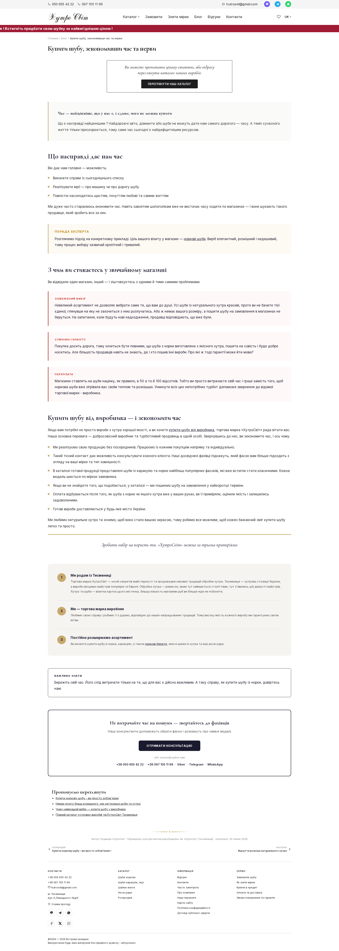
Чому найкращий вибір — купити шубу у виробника (91, 809)
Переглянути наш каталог (169, 84)
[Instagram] (68, 923)
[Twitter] (60, 923)
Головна (53, 38)
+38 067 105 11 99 (160, 764)
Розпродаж (125, 897)
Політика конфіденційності (193, 907)
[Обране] (279, 16)
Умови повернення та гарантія (256, 897)
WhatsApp (215, 764)
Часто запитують (188, 887)
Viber (181, 764)
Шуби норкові (127, 877)
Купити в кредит (247, 887)
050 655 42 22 (63, 4)
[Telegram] (278, 4)
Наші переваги (186, 897)
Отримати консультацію (169, 746)
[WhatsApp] (288, 4)
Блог (198, 17)
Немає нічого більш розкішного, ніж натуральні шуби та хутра (98, 803)
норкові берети (156, 644)
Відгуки (214, 17)
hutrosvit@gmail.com (242, 4)
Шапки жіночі (126, 887)
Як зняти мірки (246, 882)
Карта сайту (185, 902)
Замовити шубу (246, 877)
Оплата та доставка (249, 892)
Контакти (234, 17)
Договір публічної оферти (193, 912)
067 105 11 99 (92, 4)
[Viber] (267, 4)
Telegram (196, 764)
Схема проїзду (61, 904)
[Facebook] (51, 923)
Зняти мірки (178, 17)
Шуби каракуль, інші (131, 882)
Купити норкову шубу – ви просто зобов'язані (87, 798)
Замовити (153, 17)
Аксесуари (125, 892)
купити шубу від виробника (191, 430)
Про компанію (186, 892)
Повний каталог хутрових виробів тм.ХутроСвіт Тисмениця (96, 814)
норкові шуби (195, 239)
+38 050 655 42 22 (130, 764)
